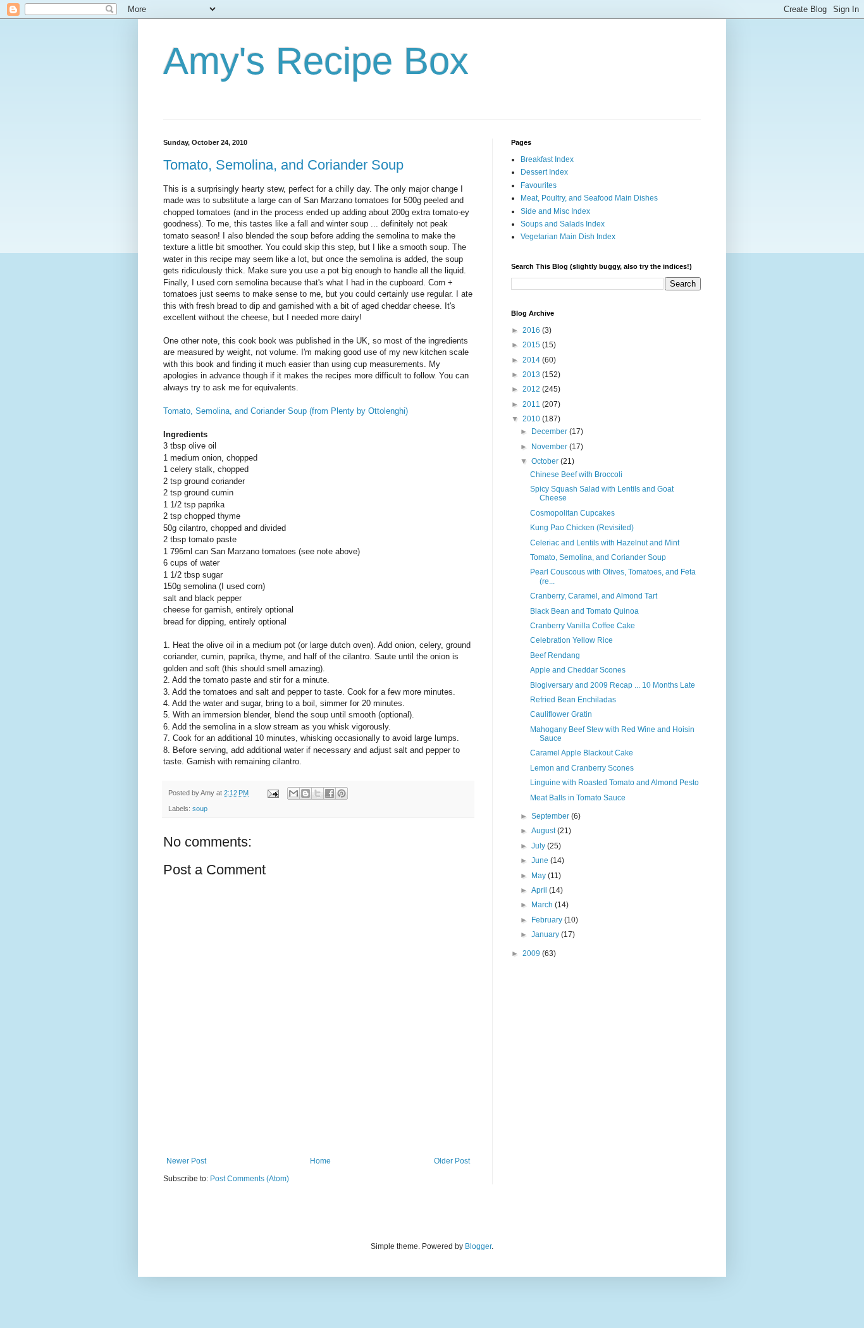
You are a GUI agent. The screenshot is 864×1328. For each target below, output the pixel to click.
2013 (532, 374)
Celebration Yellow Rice (571, 640)
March (543, 904)
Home (320, 1161)
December (550, 431)
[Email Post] (272, 793)
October (545, 461)
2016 (532, 330)
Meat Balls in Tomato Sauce (578, 797)
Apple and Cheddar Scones (578, 670)
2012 (532, 389)
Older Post (452, 1161)
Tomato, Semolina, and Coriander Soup (283, 165)
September (551, 816)
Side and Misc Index (555, 211)
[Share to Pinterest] (341, 793)
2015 (532, 344)
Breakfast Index (547, 159)
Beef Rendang (555, 655)
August (544, 830)
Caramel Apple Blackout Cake (581, 752)
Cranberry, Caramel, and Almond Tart (593, 596)
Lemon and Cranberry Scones (582, 768)
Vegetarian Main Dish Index (568, 236)
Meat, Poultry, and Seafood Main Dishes (589, 198)
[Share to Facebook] (329, 793)
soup (199, 808)
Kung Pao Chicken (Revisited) (582, 527)
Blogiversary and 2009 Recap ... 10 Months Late (612, 685)
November (550, 446)
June (540, 860)
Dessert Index (544, 172)
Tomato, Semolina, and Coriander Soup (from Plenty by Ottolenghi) (285, 411)
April (540, 890)
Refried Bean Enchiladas (573, 699)
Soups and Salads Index (563, 224)
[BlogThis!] (305, 793)
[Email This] (293, 793)
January (546, 934)
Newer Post (186, 1161)
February (547, 919)
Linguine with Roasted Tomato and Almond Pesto (614, 782)
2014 (532, 360)
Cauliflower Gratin (561, 714)
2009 (532, 953)
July (539, 845)
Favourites (539, 185)
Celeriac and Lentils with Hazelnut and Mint (604, 542)
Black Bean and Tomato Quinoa (584, 611)
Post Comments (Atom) (249, 1178)
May (539, 875)
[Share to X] (317, 793)
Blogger (478, 1246)
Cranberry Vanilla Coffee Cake (582, 625)
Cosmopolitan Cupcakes (572, 513)
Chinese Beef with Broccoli (576, 474)
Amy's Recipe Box (316, 61)
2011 (532, 404)
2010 (532, 418)
